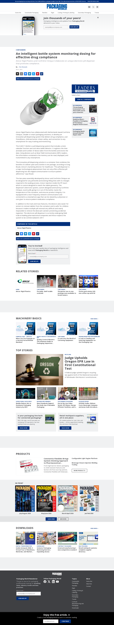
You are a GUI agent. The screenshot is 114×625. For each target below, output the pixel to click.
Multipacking (83, 546)
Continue (65, 621)
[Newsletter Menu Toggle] (89, 7)
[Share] (25, 73)
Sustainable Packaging (65, 401)
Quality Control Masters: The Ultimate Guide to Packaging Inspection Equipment (46, 341)
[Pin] (37, 73)
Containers (21, 50)
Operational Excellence (24, 401)
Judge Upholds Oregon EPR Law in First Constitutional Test (80, 363)
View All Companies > (85, 99)
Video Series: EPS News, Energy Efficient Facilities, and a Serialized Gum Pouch (67, 405)
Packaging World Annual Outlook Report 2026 (78, 133)
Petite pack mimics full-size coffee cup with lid (87, 292)
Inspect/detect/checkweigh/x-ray (46, 337)
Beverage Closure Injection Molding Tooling (84, 464)
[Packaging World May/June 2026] (46, 498)
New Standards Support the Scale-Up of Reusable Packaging (46, 405)
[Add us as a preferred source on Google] (41, 73)
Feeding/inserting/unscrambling (89, 336)
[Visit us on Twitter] (49, 581)
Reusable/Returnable (44, 401)
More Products (79, 470)
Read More (23, 428)
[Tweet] (33, 73)
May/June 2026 (46, 513)
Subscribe (51, 519)
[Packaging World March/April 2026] (68, 498)
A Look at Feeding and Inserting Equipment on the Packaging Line (87, 340)
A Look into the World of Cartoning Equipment (67, 339)
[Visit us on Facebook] (45, 581)
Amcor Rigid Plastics (24, 228)
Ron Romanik (23, 67)
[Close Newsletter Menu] (98, 17)
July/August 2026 (25, 513)
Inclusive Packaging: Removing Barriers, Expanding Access (44, 550)
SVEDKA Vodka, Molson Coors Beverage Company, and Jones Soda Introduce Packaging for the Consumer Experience (88, 405)
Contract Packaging (64, 546)
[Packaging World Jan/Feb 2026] (89, 498)
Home (17, 289)
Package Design (84, 401)
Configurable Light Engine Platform (84, 458)
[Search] (93, 7)
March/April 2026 (67, 513)
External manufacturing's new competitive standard (67, 549)
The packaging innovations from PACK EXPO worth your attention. (79, 109)
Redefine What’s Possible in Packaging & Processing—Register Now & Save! (80, 121)
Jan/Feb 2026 (89, 513)
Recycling (68, 354)
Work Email (32, 253)
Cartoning (61, 336)
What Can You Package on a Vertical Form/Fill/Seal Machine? (25, 340)
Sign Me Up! (74, 27)
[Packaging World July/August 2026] (25, 498)
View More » (94, 318)
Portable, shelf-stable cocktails (45, 292)
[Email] (21, 73)
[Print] (17, 73)
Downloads (40, 546)
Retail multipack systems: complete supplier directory (88, 550)
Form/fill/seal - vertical (24, 336)
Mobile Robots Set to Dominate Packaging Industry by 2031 (23, 405)
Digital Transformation (24, 546)
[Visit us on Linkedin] (53, 581)
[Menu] (97, 7)
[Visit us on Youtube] (57, 581)
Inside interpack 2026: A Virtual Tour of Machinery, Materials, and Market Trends (25, 550)
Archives (63, 519)
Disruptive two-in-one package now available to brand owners (67, 293)
